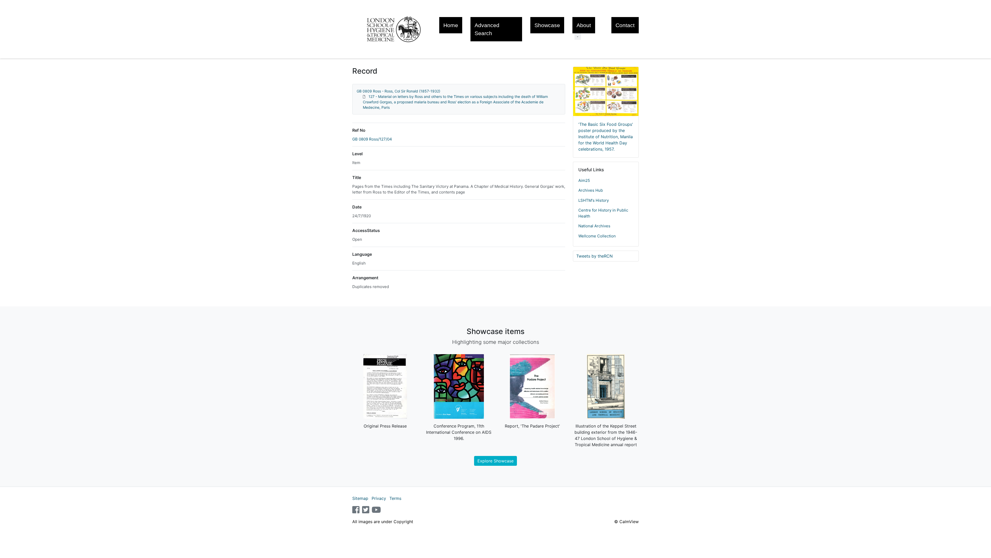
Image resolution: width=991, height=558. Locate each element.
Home (450, 25)
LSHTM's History (593, 200)
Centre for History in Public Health (603, 213)
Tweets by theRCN (594, 256)
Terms (395, 498)
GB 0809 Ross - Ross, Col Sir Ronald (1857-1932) (398, 91)
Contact (625, 25)
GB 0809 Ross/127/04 (372, 139)
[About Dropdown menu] (577, 36)
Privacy (379, 498)
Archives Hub (590, 190)
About (584, 25)
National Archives (594, 225)
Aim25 (584, 180)
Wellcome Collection (597, 236)
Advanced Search (487, 29)
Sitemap (360, 498)
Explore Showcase (495, 460)
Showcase (547, 25)
